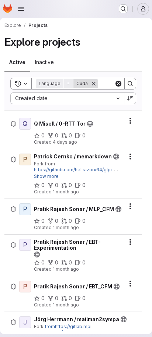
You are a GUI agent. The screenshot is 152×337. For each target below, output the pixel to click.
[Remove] (93, 83)
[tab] (17, 62)
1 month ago (66, 191)
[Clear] (118, 83)
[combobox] (67, 98)
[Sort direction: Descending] (130, 98)
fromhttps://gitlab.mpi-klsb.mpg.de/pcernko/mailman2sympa (76, 329)
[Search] (130, 83)
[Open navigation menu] (21, 9)
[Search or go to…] (123, 8)
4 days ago (65, 142)
